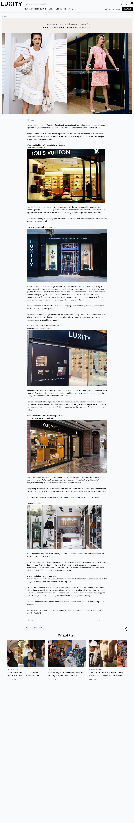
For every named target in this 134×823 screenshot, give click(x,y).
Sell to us (127, 9)
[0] (130, 4)
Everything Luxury (50, 24)
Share (29, 120)
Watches (63, 9)
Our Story (108, 9)
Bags (31, 9)
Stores (71, 9)
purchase (32, 593)
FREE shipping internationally (78, 595)
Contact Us (116, 9)
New (26, 9)
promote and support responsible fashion (46, 407)
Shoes (36, 9)
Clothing (44, 9)
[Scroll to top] (125, 629)
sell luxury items (46, 593)
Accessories (54, 9)
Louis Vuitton (37, 627)
